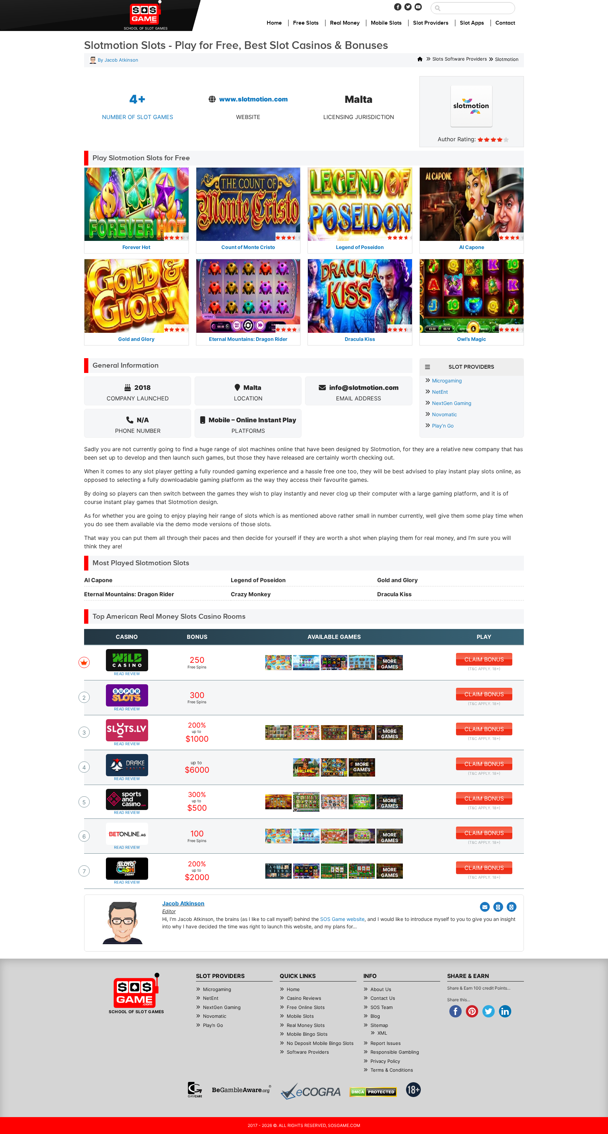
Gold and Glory (136, 339)
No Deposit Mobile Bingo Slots (320, 1043)
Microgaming (447, 381)
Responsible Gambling (394, 1052)
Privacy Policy (385, 1061)
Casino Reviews (304, 998)
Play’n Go (443, 426)
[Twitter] (408, 7)
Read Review (127, 673)
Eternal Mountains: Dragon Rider (248, 339)
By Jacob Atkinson (117, 60)
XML (382, 1033)
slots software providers (459, 59)
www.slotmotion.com (253, 99)
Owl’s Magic (471, 339)
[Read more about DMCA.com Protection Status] (373, 1092)
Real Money (345, 23)
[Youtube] (418, 7)
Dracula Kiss (360, 339)
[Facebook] (397, 7)
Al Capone (471, 247)
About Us (380, 989)
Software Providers (308, 1052)
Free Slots (306, 23)
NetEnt (440, 392)
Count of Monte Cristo (248, 247)
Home (274, 23)
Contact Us (382, 998)
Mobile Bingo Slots (307, 1034)
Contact (505, 23)
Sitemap (379, 1025)
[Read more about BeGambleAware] (241, 1089)
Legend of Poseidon (360, 247)
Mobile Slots (386, 23)
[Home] (420, 59)
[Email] (485, 907)
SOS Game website (342, 919)
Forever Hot (136, 247)
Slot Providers (431, 23)
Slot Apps (472, 23)
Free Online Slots (306, 1007)
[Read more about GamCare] (195, 1089)
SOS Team (381, 1007)
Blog (375, 1016)
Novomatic (444, 414)
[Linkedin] (512, 907)
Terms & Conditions (391, 1070)
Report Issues (385, 1043)
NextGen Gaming (451, 403)
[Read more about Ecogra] (310, 1091)
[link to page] (278, 662)
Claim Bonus (484, 659)
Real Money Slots (306, 1025)
